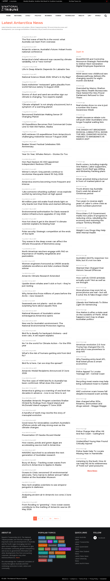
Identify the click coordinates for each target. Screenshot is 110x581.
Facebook (101, 538)
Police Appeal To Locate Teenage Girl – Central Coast (90, 372)
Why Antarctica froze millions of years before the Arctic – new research (46, 294)
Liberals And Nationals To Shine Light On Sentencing (92, 303)
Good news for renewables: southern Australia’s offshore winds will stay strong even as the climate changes (46, 425)
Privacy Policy (94, 579)
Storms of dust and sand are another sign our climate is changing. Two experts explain (45, 95)
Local (27, 16)
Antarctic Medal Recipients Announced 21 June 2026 (45, 372)
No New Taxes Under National (71, 1)
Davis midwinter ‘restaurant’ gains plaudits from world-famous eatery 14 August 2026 (46, 86)
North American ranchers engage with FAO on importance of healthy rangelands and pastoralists (45, 253)
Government (51, 538)
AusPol (47, 549)
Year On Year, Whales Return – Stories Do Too (45, 154)
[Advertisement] (69, 8)
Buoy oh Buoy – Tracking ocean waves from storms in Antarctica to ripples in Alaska (44, 464)
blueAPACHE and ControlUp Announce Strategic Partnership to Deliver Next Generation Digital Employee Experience (92, 62)
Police (50, 541)
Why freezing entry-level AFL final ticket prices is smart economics (90, 361)
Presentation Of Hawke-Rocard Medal (41, 435)
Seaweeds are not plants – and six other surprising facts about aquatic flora (42, 304)
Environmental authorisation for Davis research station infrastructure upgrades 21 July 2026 (45, 212)
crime (50, 560)
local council (43, 545)
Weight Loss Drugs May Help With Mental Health (90, 231)
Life (89, 16)
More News (92, 471)
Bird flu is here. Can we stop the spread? (42, 363)
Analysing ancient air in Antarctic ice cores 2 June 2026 (46, 496)
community (42, 541)
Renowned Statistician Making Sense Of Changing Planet (42, 115)
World (98, 16)
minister (54, 549)
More (18, 558)
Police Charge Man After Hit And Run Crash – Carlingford (90, 432)
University (61, 545)
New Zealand (43, 556)
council (41, 549)
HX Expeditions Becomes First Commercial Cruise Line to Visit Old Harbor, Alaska (47, 125)
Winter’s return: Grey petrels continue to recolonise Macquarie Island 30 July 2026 (42, 173)
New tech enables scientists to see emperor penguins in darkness (44, 486)
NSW (55, 541)
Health (81, 16)
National (18, 16)
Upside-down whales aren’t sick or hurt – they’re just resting (46, 284)
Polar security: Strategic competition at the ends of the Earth (46, 232)
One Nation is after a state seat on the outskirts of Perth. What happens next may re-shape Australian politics (92, 316)
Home (8, 16)
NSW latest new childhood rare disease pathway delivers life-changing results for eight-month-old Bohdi (92, 77)
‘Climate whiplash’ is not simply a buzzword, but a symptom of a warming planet (47, 105)
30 (50, 518)
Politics (38, 16)
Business (48, 16)
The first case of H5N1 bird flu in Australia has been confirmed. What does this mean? (44, 382)
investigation (61, 556)
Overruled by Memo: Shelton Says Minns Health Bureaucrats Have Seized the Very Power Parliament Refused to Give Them (91, 93)
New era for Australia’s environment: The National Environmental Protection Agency (43, 324)
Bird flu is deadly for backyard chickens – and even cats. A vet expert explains (44, 334)
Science (58, 16)
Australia (42, 538)
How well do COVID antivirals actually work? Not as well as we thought (90, 280)
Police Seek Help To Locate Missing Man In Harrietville (90, 452)
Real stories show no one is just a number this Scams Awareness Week (92, 107)
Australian (60, 538)
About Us (65, 579)
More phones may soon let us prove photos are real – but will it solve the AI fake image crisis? (92, 292)
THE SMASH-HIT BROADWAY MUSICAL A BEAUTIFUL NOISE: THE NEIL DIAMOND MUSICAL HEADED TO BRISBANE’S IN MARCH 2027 (92, 134)
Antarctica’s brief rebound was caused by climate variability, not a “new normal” (47, 60)
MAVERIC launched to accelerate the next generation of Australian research (43, 454)
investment (42, 560)
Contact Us (73, 579)
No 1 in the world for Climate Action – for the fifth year (46, 344)
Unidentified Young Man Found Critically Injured (92, 442)
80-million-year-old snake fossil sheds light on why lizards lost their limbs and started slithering (46, 203)
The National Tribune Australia (17, 578)
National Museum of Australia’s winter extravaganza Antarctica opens (41, 314)
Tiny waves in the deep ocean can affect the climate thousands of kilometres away (44, 242)
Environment (43, 553)
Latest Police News (81, 556)
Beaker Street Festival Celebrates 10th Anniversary (41, 145)
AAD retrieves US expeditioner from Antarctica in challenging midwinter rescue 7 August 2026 (46, 135)
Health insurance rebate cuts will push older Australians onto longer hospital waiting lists (92, 119)
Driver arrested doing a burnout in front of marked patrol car (92, 180)
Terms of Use (83, 579)
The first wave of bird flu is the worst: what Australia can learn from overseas (43, 40)
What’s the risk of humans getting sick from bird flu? (46, 354)
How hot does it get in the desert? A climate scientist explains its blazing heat (44, 222)
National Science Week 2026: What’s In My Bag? (46, 77)
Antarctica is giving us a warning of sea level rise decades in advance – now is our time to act (46, 392)
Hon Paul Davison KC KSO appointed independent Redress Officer (40, 163)
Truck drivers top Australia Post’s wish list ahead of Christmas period (89, 191)
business (52, 556)
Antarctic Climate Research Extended (41, 276)
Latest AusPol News (82, 563)
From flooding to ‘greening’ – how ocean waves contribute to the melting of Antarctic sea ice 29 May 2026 (46, 507)
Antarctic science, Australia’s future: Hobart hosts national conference (47, 50)
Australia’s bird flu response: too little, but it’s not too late (92, 259)
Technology (70, 16)
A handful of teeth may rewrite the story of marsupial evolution (43, 414)
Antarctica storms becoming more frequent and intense (46, 183)
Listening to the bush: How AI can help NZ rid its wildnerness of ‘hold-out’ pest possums (91, 463)
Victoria (61, 541)
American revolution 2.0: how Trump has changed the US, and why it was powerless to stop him (90, 348)
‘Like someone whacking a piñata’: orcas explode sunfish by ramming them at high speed (46, 193)
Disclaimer (103, 579)
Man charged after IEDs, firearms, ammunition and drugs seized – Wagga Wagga (91, 403)
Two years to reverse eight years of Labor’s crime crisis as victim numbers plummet (91, 203)
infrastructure (60, 553)
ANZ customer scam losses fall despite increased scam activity (92, 392)
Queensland (52, 545)
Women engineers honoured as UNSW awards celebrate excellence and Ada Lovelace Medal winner (45, 266)
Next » (56, 518)
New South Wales (64, 549)
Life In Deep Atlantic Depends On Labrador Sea (46, 69)
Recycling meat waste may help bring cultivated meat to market (92, 382)
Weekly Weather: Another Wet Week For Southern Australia (35, 1)
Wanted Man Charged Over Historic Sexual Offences (90, 269)
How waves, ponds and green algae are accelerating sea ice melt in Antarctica (42, 444)
